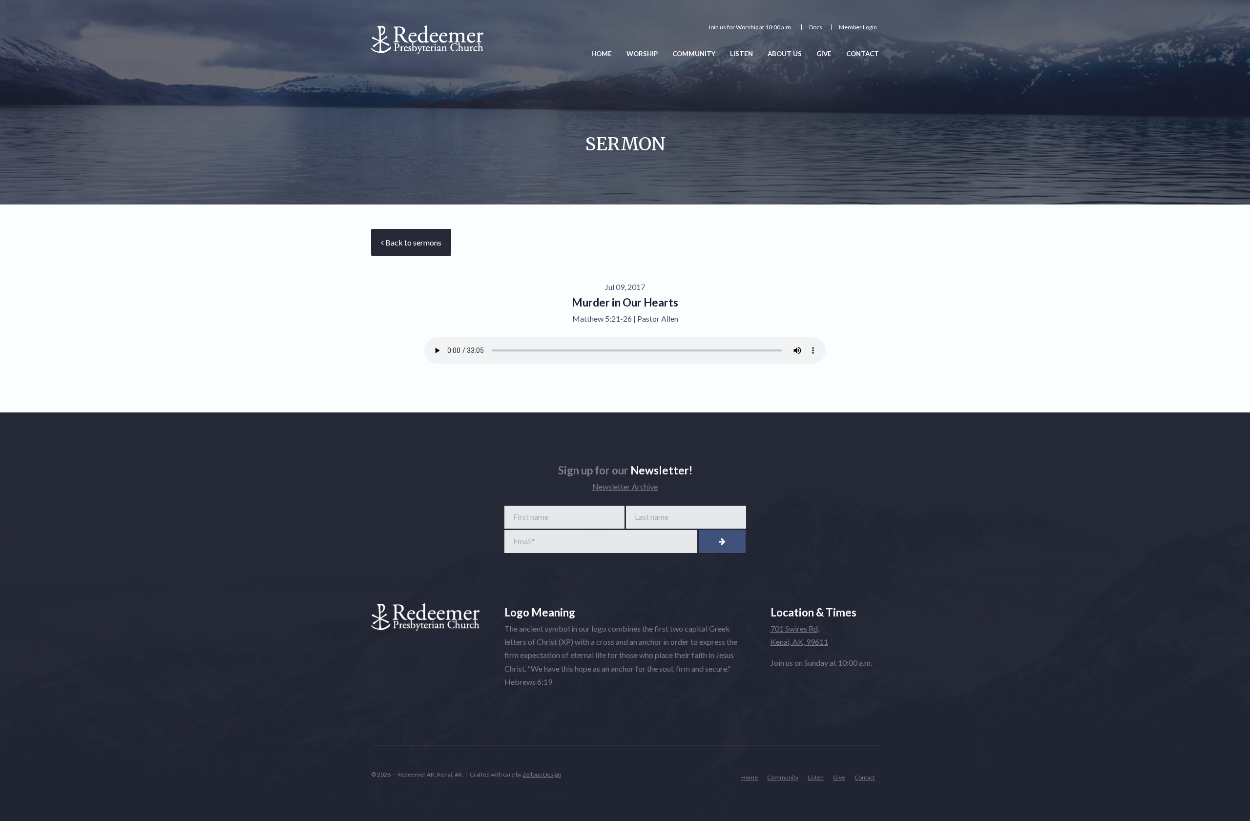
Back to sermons (412, 242)
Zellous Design (541, 774)
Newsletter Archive (625, 486)
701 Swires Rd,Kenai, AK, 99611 (799, 635)
